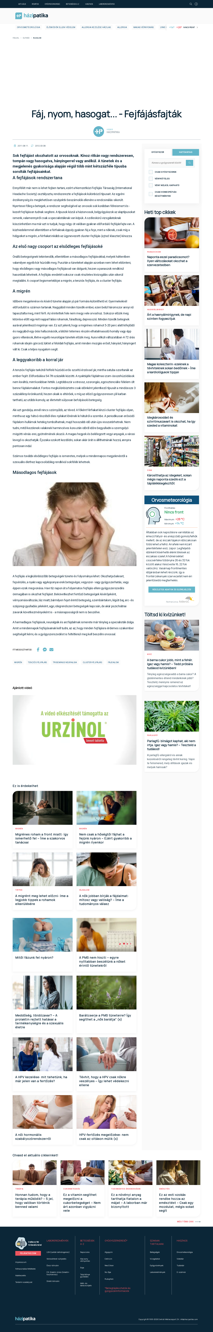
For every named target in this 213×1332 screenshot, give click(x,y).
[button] (58, 1242)
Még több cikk (185, 1222)
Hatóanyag (185, 152)
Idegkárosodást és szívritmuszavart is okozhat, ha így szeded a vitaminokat (171, 421)
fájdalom (113, 662)
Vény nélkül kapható (167, 185)
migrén (18, 662)
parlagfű (152, 735)
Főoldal (16, 38)
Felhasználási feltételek (25, 1268)
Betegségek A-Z (72, 4)
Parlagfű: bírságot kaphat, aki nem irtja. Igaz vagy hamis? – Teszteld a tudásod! (171, 745)
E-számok (181, 1272)
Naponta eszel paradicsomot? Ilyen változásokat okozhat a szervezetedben (168, 261)
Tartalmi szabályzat (23, 1282)
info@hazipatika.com (189, 1319)
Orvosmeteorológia (28, 27)
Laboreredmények (107, 4)
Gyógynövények (156, 1265)
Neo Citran (109, 1265)
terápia (19, 1189)
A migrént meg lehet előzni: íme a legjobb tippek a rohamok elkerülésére (41, 900)
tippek (18, 890)
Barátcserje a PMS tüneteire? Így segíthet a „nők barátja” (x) (105, 1017)
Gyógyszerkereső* (116, 1240)
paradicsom (154, 252)
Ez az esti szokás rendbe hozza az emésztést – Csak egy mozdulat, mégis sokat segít (176, 1203)
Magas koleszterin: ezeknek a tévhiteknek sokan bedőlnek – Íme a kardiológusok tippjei (171, 368)
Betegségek (155, 1252)
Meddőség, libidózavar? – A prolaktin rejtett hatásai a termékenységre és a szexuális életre (39, 1021)
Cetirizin (108, 1258)
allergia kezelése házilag (96, 27)
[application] (74, 730)
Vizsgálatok (155, 1258)
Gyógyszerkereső (52, 4)
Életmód (26, 38)
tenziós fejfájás (37, 662)
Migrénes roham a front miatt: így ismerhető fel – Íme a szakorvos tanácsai (41, 838)
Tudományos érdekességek (126, 1189)
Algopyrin (109, 1252)
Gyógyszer (157, 152)
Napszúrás (85, 1252)
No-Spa (108, 1272)
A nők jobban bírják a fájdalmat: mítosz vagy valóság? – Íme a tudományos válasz (104, 900)
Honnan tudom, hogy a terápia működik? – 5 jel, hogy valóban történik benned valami (34, 1201)
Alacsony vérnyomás (85, 1259)
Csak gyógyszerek (166, 172)
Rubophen (109, 1279)
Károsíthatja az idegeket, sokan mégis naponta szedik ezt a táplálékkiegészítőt (169, 479)
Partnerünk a (172, 601)
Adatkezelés (20, 1275)
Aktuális (22, 4)
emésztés (164, 1189)
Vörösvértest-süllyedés (56, 1258)
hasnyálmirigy (155, 310)
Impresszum (20, 1262)
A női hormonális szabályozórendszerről (33, 1137)
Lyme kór (165, 27)
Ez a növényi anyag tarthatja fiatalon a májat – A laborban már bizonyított (129, 1201)
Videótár (180, 1258)
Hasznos (89, 4)
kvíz (149, 654)
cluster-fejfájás (92, 662)
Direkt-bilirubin (53, 1281)
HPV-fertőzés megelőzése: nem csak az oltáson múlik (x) (104, 1137)
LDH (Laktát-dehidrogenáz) (58, 1252)
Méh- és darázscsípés (86, 1284)
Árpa (82, 1267)
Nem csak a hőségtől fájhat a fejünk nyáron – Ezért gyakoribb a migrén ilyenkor (105, 838)
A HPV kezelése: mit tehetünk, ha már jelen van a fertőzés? (41, 1079)
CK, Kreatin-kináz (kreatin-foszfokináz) (58, 1273)
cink (149, 470)
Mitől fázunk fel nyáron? (34, 957)
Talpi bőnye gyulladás (85, 1275)
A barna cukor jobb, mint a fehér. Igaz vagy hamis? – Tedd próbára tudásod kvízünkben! (170, 664)
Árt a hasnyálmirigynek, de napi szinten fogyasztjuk (169, 317)
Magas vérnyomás (143, 27)
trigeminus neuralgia (65, 662)
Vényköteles (162, 179)
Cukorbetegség (71, 1189)
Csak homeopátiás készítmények (166, 194)
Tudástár (180, 1265)
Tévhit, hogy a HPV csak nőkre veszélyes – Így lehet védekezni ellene (104, 1081)
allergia (122, 27)
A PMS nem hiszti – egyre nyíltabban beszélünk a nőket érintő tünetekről (102, 961)
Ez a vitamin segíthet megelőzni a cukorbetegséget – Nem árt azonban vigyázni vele (82, 1203)
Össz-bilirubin (53, 1265)
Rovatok (35, 4)
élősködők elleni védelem (61, 27)
